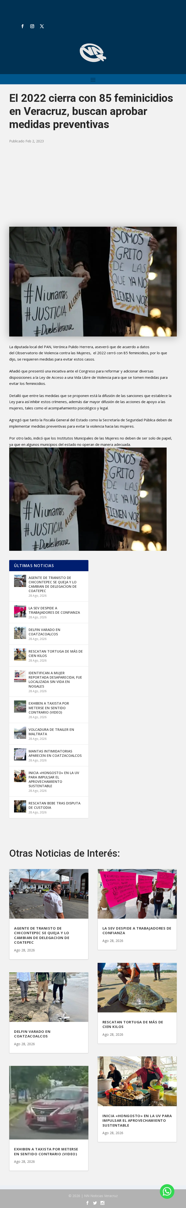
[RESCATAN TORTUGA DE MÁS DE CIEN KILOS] (20, 654)
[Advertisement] (93, 185)
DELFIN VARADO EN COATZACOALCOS (44, 631)
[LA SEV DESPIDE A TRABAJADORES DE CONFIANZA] (20, 611)
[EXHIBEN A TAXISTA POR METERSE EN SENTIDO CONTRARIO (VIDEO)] (20, 706)
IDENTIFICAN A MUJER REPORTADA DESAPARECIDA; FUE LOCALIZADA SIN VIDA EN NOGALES (55, 680)
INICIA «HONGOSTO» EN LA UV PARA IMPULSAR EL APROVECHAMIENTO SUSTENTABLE (54, 779)
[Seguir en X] (42, 26)
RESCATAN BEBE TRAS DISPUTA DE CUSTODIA (54, 805)
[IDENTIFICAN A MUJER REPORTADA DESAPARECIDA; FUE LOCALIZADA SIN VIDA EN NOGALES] (20, 676)
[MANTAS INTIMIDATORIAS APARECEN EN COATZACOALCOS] (20, 754)
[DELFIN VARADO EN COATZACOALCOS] (20, 633)
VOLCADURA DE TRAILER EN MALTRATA (51, 731)
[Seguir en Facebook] (22, 26)
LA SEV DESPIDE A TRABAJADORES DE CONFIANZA (54, 610)
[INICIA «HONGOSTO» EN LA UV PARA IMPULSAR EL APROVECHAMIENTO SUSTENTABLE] (20, 776)
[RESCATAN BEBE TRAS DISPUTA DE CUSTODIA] (20, 806)
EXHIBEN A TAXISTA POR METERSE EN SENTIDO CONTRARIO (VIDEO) (49, 707)
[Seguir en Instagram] (32, 26)
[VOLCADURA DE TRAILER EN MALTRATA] (20, 733)
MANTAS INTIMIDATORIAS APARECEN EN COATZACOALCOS (55, 753)
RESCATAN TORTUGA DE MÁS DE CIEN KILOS (56, 653)
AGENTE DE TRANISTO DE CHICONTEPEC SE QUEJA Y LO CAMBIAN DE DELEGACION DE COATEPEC (53, 584)
